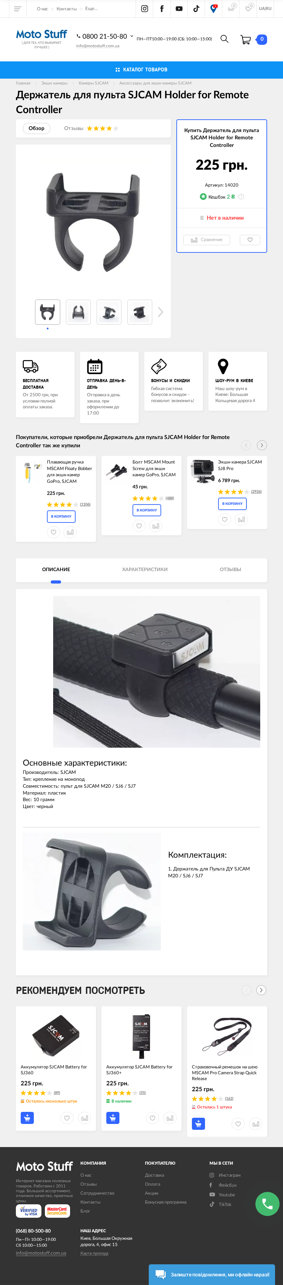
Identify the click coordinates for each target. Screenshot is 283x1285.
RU (269, 9)
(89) (57, 1093)
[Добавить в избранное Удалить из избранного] (250, 240)
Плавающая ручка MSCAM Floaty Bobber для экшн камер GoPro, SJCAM (69, 472)
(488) (170, 498)
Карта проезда (94, 1253)
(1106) (85, 504)
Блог (85, 1211)
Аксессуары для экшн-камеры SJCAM (155, 83)
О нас (42, 9)
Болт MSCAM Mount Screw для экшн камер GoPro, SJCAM (154, 468)
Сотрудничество (97, 1193)
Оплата (152, 1184)
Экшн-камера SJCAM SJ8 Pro (240, 465)
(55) (142, 1093)
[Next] (261, 990)
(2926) (256, 492)
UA (262, 9)
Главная (23, 83)
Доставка (154, 1175)
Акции (151, 1193)
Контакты (67, 9)
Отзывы (88, 1184)
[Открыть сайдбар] (18, 8)
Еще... (91, 9)
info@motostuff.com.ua (97, 46)
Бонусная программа (165, 1202)
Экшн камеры (54, 83)
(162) (229, 1098)
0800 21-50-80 (105, 36)
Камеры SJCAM (93, 83)
